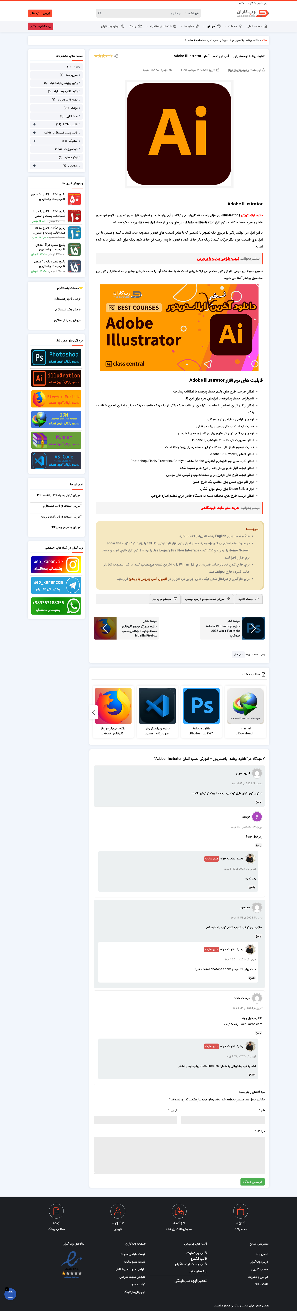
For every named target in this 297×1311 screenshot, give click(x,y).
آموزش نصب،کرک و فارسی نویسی (205, 598)
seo (77, 66)
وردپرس (73, 165)
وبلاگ (132, 26)
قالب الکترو (199, 1258)
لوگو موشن (71, 157)
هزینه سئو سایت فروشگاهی (220, 508)
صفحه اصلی (254, 26)
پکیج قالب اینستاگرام (66, 91)
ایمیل (172, 1110)
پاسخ (258, 801)
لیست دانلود (246, 598)
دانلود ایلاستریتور (252, 215)
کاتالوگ (73, 140)
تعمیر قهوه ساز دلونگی (190, 1280)
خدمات (233, 26)
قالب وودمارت (196, 1253)
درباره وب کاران (110, 26)
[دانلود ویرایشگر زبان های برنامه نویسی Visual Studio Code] (157, 706)
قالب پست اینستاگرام (65, 132)
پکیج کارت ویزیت (67, 99)
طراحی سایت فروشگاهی (130, 1269)
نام (262, 1110)
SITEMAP (261, 1284)
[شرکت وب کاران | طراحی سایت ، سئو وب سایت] (253, 13)
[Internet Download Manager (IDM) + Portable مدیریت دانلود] (245, 706)
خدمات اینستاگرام (161, 26)
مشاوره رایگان (39, 26)
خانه (264, 40)
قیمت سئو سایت (134, 1261)
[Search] (100, 13)
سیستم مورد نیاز (162, 598)
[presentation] (93, 712)
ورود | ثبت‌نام (38, 13)
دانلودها (189, 26)
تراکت (74, 107)
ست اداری (72, 116)
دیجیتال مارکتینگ (134, 1292)
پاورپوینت (71, 74)
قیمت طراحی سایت (132, 1254)
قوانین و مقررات (258, 1276)
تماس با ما (262, 1254)
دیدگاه (259, 1131)
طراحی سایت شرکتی (132, 1276)
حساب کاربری (259, 1269)
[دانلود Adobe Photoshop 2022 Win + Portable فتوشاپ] (201, 706)
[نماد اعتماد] (71, 1264)
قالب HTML (70, 124)
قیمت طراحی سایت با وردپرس (218, 258)
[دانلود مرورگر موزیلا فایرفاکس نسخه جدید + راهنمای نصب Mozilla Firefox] (113, 706)
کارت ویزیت (71, 149)
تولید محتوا (138, 1284)
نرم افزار (238, 654)
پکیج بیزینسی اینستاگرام (64, 83)
